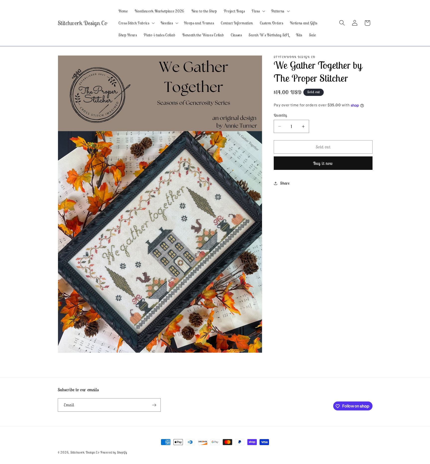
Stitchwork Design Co (84, 452)
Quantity (280, 115)
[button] (258, 11)
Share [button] (284, 183)
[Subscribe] (154, 405)
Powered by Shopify (113, 452)
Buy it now (323, 163)
